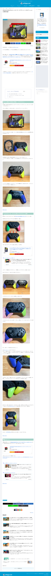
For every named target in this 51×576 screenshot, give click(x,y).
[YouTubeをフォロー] (18, 510)
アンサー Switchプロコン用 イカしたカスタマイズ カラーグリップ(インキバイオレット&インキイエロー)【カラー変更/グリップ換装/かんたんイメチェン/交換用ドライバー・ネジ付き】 (20, 248)
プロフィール (28, 573)
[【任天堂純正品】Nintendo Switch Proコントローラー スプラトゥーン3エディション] (6, 62)
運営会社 (47, 573)
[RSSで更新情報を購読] (21, 510)
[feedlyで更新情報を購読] (20, 510)
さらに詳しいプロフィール (41, 24)
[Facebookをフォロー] (16, 510)
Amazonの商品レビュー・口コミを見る (15, 63)
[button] (28, 43)
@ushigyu (42, 17)
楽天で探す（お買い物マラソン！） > (19, 65)
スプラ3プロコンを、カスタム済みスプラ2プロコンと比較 (16, 95)
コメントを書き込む (18, 568)
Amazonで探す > (12, 65)
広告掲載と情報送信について (42, 573)
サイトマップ (32, 573)
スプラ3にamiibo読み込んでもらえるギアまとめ (9, 472)
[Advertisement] (18, 15)
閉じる (24, 91)
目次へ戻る (5, 435)
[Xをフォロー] (14, 510)
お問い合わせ (36, 573)
